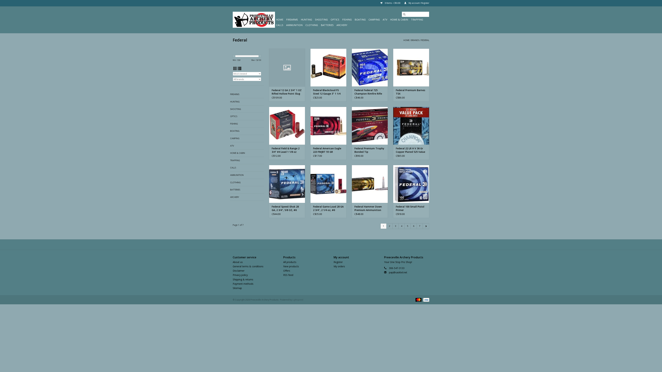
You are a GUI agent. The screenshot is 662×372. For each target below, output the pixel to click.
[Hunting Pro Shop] (254, 20)
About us (238, 262)
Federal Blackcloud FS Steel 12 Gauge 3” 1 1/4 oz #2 (326, 92)
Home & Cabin (399, 19)
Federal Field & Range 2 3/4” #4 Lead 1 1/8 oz (285, 150)
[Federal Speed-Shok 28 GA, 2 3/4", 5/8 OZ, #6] (287, 184)
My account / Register (418, 3)
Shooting (321, 19)
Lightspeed (297, 299)
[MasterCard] (418, 299)
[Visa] (425, 299)
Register (338, 262)
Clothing (311, 25)
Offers (286, 270)
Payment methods (243, 283)
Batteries (327, 25)
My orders (339, 266)
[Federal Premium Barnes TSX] (411, 67)
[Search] (404, 14)
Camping (374, 19)
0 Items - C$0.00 (392, 3)
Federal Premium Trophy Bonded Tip (369, 150)
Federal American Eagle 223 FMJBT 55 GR (327, 150)
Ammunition (294, 25)
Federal (425, 40)
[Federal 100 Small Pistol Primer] (411, 184)
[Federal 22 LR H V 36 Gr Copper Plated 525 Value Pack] (411, 126)
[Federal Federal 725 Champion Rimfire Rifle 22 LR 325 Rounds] (370, 67)
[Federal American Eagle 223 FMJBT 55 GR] (328, 126)
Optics (335, 19)
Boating (360, 19)
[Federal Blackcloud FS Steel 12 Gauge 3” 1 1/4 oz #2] (328, 67)
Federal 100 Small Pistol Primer (410, 208)
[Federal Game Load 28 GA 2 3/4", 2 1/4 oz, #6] (328, 184)
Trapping (417, 19)
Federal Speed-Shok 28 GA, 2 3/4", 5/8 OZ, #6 (285, 208)
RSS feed (288, 275)
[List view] (239, 68)
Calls (279, 25)
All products (289, 262)
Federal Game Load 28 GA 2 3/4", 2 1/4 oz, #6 (328, 208)
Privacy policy (240, 275)
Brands (415, 40)
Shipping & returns (243, 279)
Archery (342, 25)
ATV (385, 19)
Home (279, 19)
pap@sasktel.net (398, 272)
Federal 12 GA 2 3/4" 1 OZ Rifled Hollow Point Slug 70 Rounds (287, 92)
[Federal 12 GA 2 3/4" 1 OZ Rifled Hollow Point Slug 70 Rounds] (287, 67)
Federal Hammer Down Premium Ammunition (368, 208)
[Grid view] (235, 68)
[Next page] (426, 226)
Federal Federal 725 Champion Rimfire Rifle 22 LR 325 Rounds (368, 92)
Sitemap (237, 288)
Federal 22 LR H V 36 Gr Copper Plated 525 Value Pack (410, 150)
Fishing (347, 19)
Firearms (292, 19)
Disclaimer (238, 270)
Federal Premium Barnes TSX (410, 92)
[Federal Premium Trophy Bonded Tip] (370, 126)
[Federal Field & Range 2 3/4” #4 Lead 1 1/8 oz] (287, 126)
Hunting (306, 19)
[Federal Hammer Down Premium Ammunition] (370, 184)
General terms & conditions (248, 266)
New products (291, 266)
